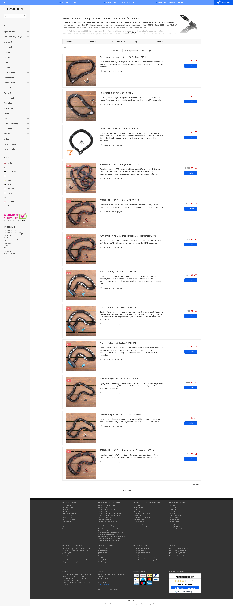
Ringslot (7, 52)
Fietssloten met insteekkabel (142, 556)
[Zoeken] (24, 15)
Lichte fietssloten (103, 552)
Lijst (149, 51)
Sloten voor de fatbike (140, 527)
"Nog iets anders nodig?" (70, 562)
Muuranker (8, 103)
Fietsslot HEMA (174, 519)
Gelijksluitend (9, 78)
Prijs (135, 41)
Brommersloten (138, 507)
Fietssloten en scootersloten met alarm (146, 554)
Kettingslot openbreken (105, 519)
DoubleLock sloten (175, 515)
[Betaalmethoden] (136, 575)
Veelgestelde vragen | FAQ (12, 232)
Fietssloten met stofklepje (141, 548)
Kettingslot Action (174, 525)
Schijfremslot (9, 98)
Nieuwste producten (131, 51)
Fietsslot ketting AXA (175, 529)
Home (64, 47)
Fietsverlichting (67, 558)
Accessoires (8, 108)
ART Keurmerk (117, 41)
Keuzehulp (8, 129)
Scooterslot (8, 88)
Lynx (9, 184)
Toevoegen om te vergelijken (112, 71)
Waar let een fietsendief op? (107, 527)
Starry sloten (173, 513)
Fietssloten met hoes (140, 550)
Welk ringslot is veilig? (105, 525)
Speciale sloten (9, 73)
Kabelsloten (66, 525)
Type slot (69, 41)
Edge (9, 176)
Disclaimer (7, 244)
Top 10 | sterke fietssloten (177, 550)
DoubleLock (12, 172)
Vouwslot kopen (67, 517)
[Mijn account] (4, 2)
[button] (28, 32)
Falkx (9, 180)
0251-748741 (7, 251)
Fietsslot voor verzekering (106, 509)
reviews (157, 604)
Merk (159, 41)
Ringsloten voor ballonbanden (143, 529)
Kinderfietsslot (9, 83)
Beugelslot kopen (68, 509)
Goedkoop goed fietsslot (106, 562)
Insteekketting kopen (69, 513)
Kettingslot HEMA (174, 527)
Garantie (6, 245)
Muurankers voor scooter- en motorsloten (76, 548)
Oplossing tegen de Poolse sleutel (109, 538)
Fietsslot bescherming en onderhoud (74, 560)
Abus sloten (173, 507)
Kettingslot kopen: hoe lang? (107, 560)
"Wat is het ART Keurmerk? (106, 531)
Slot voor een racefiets (140, 523)
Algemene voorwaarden (11, 240)
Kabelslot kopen (67, 515)
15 (143, 51)
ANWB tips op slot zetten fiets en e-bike (111, 533)
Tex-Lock (11, 197)
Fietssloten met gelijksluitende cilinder (146, 558)
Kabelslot (7, 62)
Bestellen (191, 66)
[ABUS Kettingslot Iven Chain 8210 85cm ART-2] (81, 427)
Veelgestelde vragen (10, 230)
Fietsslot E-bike (9, 149)
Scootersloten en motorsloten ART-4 (110, 515)
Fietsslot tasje (66, 556)
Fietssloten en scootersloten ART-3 (109, 513)
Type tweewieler (9, 32)
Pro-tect (11, 189)
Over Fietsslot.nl (9, 238)
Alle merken (115, 51)
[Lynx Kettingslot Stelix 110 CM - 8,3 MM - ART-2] (81, 142)
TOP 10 (6, 113)
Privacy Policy (8, 242)
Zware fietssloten (103, 554)
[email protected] (104, 584)
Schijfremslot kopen (69, 519)
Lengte (91, 41)
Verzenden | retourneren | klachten (16, 234)
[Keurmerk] (15, 217)
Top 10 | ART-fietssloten (177, 552)
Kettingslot (8, 42)
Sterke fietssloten (103, 548)
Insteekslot (8, 57)
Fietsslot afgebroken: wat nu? (107, 521)
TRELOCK (11, 201)
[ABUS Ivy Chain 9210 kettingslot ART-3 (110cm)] (81, 213)
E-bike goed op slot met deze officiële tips (111, 536)
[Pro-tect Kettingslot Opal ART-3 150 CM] (81, 285)
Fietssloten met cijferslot (141, 552)
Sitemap (6, 247)
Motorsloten (137, 511)
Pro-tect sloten (174, 509)
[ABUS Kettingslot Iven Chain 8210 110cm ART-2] (81, 392)
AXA (9, 167)
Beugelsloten (66, 523)
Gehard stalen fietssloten (106, 556)
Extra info (7, 134)
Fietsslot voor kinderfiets (141, 513)
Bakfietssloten (137, 515)
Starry (10, 193)
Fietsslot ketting (138, 521)
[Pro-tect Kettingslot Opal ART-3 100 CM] (81, 320)
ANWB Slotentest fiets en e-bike (108, 535)
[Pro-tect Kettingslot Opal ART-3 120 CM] (81, 356)
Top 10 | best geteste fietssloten (179, 556)
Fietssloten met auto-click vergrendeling (146, 560)
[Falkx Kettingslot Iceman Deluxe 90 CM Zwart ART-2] (81, 70)
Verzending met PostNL (70, 2)
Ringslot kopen (67, 511)
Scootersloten (138, 509)
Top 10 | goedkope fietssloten (179, 548)
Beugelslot (8, 47)
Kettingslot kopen (68, 507)
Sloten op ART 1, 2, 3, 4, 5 (13, 37)
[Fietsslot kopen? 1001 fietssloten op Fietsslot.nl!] (15, 9)
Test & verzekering (11, 124)
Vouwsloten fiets (67, 529)
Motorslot (7, 93)
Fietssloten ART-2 (103, 511)
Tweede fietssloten (68, 554)
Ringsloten (65, 527)
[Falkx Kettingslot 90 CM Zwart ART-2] (81, 106)
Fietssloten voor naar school (107, 523)
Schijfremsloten (67, 531)
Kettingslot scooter (139, 519)
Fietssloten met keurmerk (106, 505)
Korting (6, 139)
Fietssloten (137, 505)
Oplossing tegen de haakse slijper (109, 540)
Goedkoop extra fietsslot (141, 525)
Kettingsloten (66, 521)
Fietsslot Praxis (174, 521)
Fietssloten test (103, 507)
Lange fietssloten (103, 550)
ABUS (10, 163)
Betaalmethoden (9, 236)
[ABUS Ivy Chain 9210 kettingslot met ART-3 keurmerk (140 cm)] (81, 249)
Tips (5, 118)
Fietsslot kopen (67, 505)
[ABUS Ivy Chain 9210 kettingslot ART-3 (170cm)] (81, 177)
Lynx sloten (172, 511)
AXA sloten (172, 505)
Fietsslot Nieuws (10, 144)
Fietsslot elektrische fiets (141, 517)
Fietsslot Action (174, 517)
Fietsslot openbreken (105, 517)
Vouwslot (7, 67)
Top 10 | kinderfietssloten (177, 554)
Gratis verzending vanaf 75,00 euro (170, 2)
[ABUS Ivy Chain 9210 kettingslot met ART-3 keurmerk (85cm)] (81, 463)
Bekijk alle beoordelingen (185, 588)
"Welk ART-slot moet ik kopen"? (108, 529)
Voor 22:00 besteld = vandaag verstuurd (120, 2)
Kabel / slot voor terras (105, 558)
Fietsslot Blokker (174, 523)
